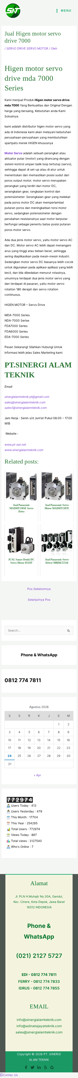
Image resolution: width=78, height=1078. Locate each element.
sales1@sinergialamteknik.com (26, 407)
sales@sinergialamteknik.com (25, 402)
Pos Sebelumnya (39, 589)
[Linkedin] (39, 1067)
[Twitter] (32, 1067)
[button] (9, 1075)
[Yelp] (45, 1067)
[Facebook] (26, 1067)
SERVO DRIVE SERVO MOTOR (27, 48)
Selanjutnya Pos (39, 599)
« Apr (37, 775)
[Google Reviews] (52, 1067)
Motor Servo (13, 153)
